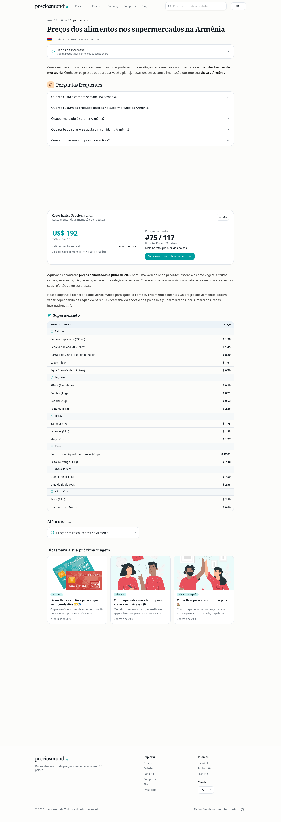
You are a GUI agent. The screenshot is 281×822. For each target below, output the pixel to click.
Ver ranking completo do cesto (167, 256)
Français (203, 773)
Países (79, 6)
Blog (144, 6)
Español (203, 763)
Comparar (129, 6)
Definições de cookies (207, 809)
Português (204, 768)
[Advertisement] (140, 177)
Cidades (97, 6)
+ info (223, 217)
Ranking (113, 6)
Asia (50, 20)
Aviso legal (150, 789)
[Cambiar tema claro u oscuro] (242, 809)
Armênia (61, 20)
